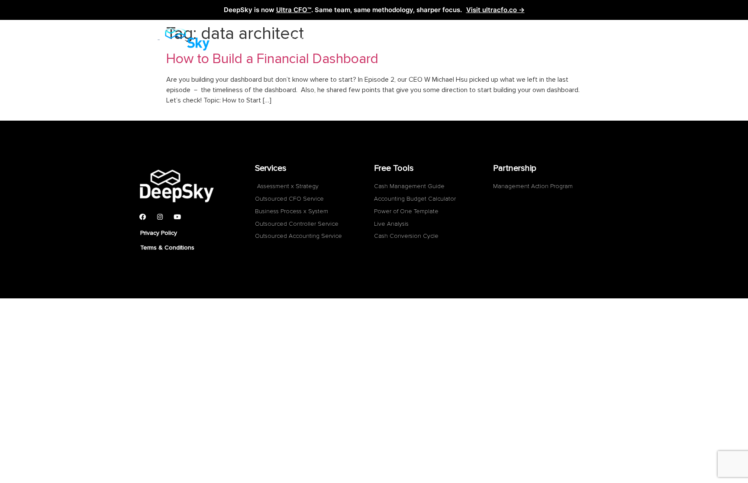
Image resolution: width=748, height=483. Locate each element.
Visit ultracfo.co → (495, 10)
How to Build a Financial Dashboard (272, 59)
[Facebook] (142, 217)
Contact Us (482, 39)
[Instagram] (159, 217)
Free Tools (418, 39)
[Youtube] (177, 217)
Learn (366, 39)
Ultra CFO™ (293, 10)
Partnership (547, 39)
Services (306, 39)
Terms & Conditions (167, 247)
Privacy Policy (158, 233)
